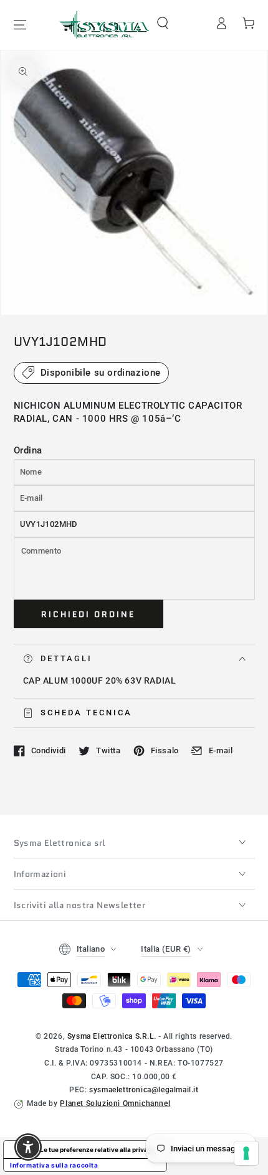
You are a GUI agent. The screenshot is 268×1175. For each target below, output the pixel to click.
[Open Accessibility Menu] (28, 1147)
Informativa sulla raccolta (54, 1165)
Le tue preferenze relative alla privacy (97, 1149)
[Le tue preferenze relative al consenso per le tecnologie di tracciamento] (246, 1153)
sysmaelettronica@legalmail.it (143, 1089)
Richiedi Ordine (88, 614)
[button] (162, 23)
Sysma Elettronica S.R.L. (111, 1036)
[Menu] (20, 24)
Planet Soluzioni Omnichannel (115, 1103)
